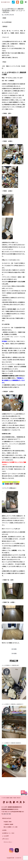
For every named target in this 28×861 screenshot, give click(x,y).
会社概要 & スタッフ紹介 (8, 833)
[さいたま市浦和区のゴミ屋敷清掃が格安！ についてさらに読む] (14, 683)
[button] (26, 2)
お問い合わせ (5, 838)
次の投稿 (14, 653)
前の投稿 (14, 649)
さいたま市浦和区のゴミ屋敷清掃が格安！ (11, 665)
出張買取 (4, 830)
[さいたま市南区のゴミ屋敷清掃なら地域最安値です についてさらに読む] (14, 722)
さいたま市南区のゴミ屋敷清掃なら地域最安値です (12, 704)
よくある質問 (5, 836)
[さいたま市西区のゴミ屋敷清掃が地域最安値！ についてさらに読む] (14, 761)
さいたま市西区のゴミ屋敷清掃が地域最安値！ (11, 743)
